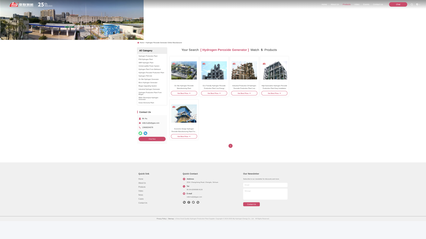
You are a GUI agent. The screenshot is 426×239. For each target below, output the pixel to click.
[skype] (145, 133)
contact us (378, 4)
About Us (142, 183)
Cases (141, 199)
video (356, 4)
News (140, 195)
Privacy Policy (161, 219)
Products (141, 187)
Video (140, 191)
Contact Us (142, 203)
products (347, 4)
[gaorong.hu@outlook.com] (197, 203)
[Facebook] (188, 203)
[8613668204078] (193, 203)
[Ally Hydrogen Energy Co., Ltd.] (32, 4)
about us (335, 4)
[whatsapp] (140, 133)
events (366, 4)
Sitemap (171, 219)
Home (324, 4)
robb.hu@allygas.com (150, 123)
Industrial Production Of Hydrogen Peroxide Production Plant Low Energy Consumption (244, 88)
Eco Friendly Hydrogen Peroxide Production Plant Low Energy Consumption (214, 88)
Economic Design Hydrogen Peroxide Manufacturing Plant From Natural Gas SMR (184, 131)
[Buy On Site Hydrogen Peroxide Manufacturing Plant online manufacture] (184, 70)
